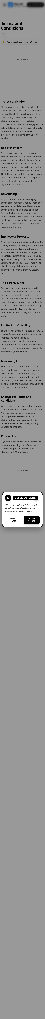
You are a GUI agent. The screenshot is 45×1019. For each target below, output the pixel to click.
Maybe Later (13, 520)
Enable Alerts (31, 520)
